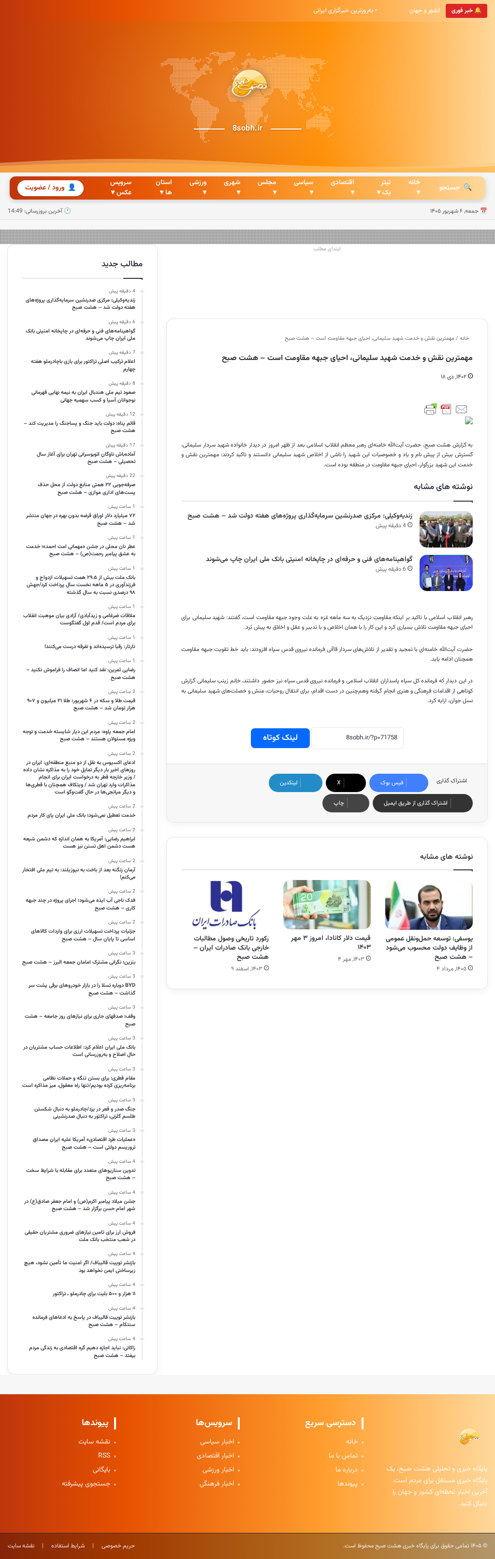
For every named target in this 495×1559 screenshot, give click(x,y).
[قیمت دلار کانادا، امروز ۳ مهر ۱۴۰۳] (327, 904)
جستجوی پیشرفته (86, 1484)
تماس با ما (343, 1456)
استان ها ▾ (164, 187)
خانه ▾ (414, 187)
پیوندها (347, 1484)
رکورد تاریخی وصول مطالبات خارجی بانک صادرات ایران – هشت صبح (231, 948)
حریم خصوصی (118, 1546)
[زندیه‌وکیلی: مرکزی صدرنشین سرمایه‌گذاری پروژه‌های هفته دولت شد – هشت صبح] (446, 529)
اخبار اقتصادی (215, 1456)
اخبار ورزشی (218, 1470)
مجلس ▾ (267, 187)
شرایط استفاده (68, 1546)
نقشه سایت (94, 1442)
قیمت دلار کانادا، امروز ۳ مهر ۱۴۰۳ (331, 943)
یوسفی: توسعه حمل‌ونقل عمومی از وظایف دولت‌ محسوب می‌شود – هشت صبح (429, 948)
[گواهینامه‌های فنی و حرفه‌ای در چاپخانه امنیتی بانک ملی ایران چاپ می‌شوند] (446, 573)
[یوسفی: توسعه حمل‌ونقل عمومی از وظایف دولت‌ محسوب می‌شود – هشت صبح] (429, 904)
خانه (465, 338)
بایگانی (101, 1470)
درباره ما (346, 1470)
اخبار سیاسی (217, 1442)
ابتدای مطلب (327, 249)
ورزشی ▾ (197, 187)
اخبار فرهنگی (217, 1484)
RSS (104, 1456)
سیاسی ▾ (303, 187)
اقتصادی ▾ (342, 187)
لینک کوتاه (280, 738)
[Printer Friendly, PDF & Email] (446, 409)
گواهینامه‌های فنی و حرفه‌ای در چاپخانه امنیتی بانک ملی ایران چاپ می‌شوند (309, 559)
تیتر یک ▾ (384, 187)
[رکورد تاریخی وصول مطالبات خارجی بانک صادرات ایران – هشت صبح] (225, 904)
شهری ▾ (232, 187)
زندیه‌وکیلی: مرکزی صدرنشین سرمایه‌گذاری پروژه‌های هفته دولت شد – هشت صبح (300, 516)
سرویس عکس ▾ (120, 187)
